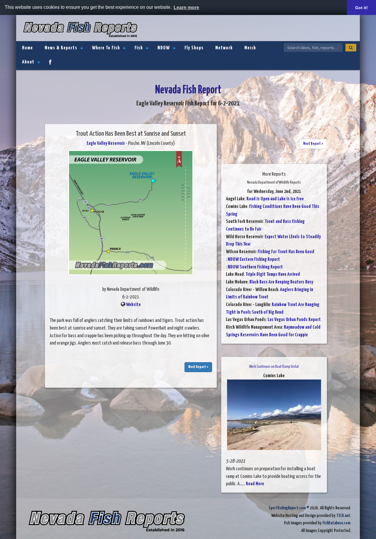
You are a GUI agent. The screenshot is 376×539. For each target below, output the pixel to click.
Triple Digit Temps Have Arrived (273, 274)
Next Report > (198, 367)
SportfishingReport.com (287, 508)
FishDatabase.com (336, 523)
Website (133, 304)
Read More (255, 483)
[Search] (350, 47)
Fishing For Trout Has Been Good (286, 251)
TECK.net (343, 515)
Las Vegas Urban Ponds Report (294, 319)
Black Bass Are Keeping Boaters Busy (281, 282)
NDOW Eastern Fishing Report (254, 259)
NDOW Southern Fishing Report (255, 267)
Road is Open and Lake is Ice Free (275, 199)
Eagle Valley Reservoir (106, 143)
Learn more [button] (186, 7)
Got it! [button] (361, 7)
